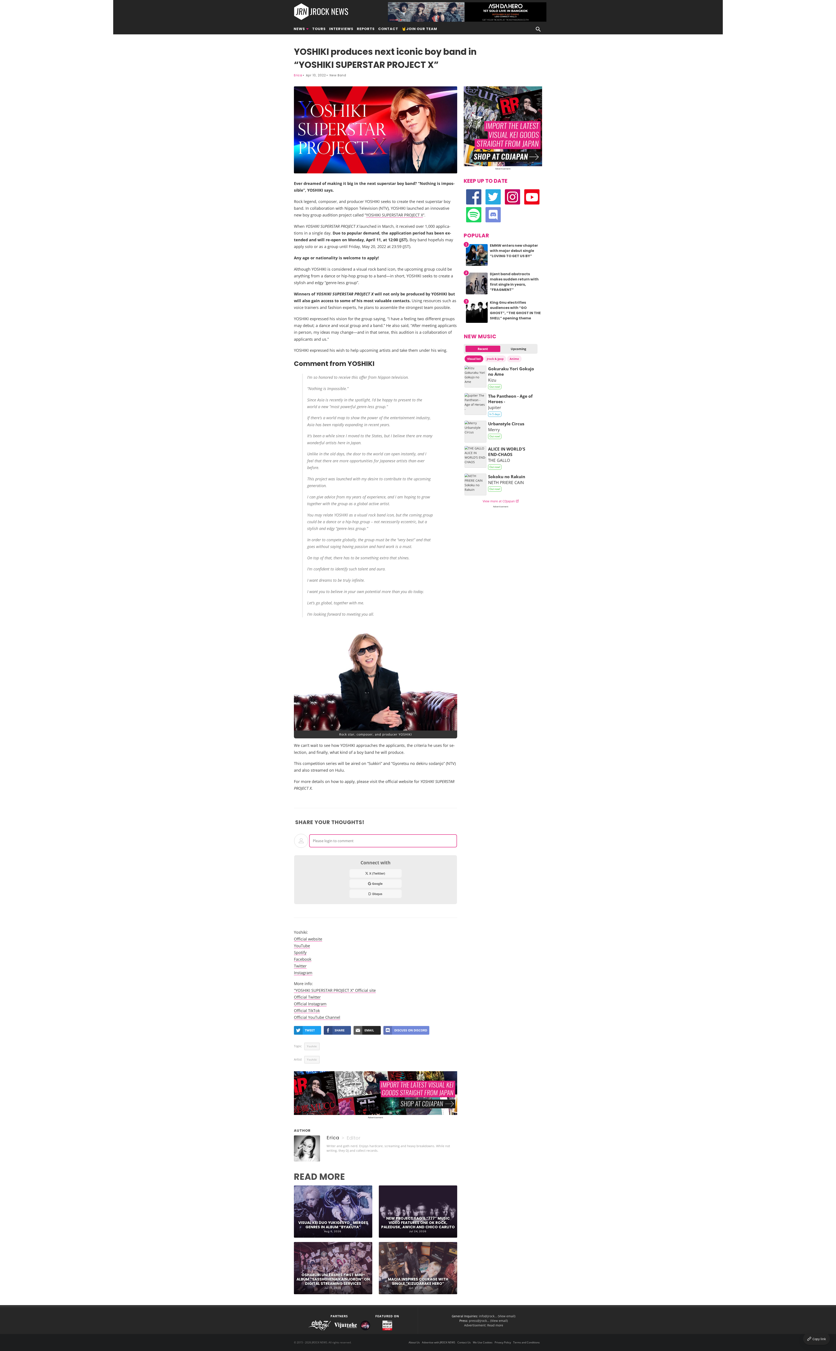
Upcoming (518, 349)
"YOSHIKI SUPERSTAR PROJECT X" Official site (335, 990)
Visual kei (474, 359)
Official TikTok (307, 1010)
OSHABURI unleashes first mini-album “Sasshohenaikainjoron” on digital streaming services (333, 1279)
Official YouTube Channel (317, 1017)
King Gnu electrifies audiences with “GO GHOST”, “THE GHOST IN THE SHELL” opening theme (515, 310)
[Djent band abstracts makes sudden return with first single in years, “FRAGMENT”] (477, 294)
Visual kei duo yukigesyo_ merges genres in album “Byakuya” (333, 1224)
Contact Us (464, 1342)
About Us (414, 1342)
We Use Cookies (482, 1342)
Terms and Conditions (526, 1342)
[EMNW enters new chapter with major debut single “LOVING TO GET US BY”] (477, 266)
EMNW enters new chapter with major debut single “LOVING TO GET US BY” (514, 250)
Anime (514, 359)
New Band (338, 75)
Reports (366, 28)
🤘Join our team (419, 28)
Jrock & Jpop (495, 359)
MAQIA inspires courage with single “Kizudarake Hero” (418, 1281)
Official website (308, 939)
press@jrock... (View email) (488, 1321)
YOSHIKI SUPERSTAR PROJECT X (394, 215)
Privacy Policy (503, 1342)
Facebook (302, 959)
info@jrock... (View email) (497, 1316)
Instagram (303, 972)
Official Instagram (310, 1003)
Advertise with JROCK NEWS (438, 1342)
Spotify (300, 952)
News (299, 28)
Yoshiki (312, 1046)
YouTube (302, 945)
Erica (298, 75)
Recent (483, 349)
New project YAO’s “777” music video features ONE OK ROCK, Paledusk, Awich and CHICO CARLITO (418, 1222)
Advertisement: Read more (483, 1325)
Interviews (341, 28)
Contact (388, 28)
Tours (319, 28)
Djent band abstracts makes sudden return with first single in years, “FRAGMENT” (514, 282)
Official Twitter (307, 997)
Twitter (300, 966)
